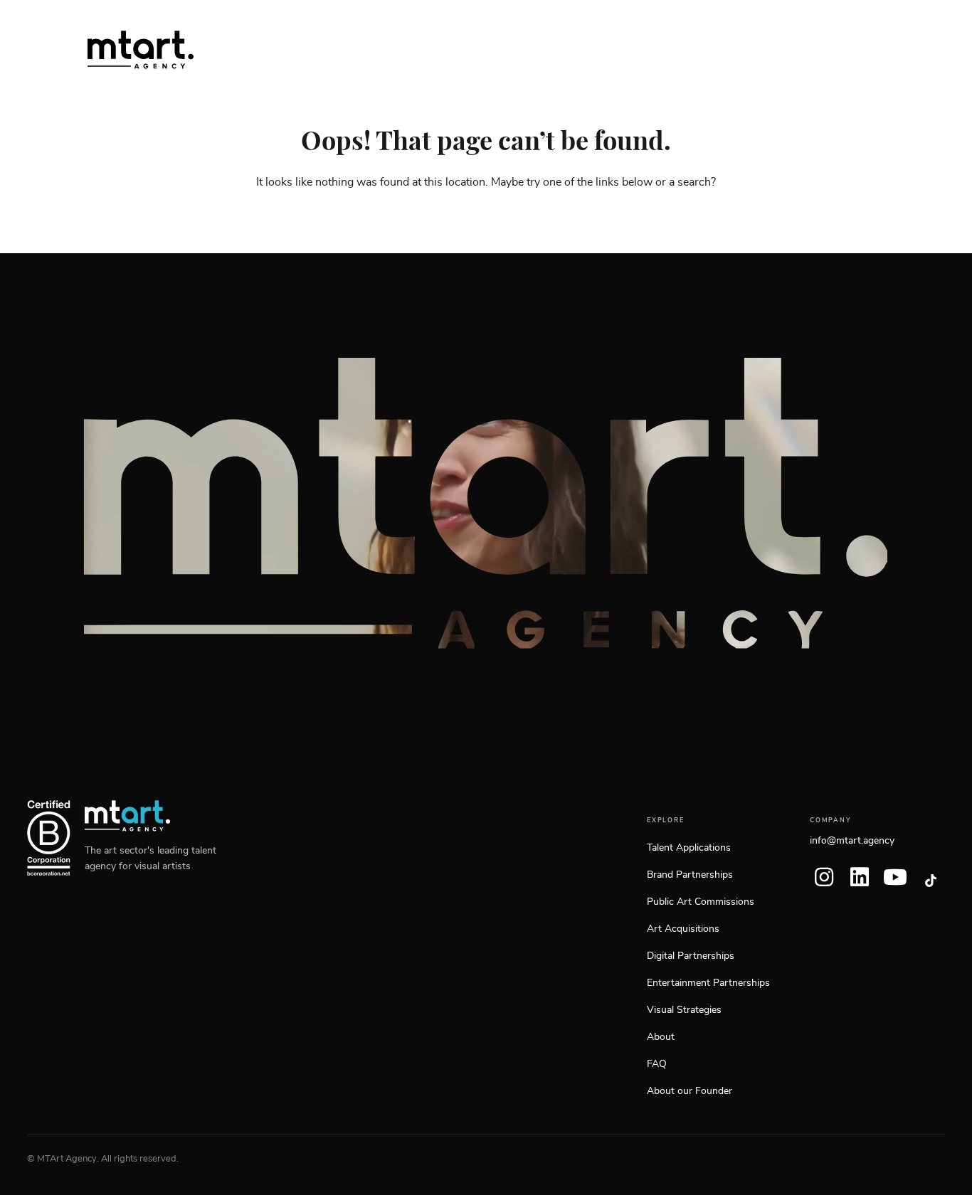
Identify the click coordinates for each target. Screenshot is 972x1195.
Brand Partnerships (690, 875)
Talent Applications (689, 848)
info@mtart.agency (852, 841)
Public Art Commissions (700, 902)
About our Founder (689, 1091)
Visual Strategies (684, 1010)
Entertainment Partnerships (708, 983)
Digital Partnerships (690, 956)
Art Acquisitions (683, 929)
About (661, 1037)
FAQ (657, 1064)
